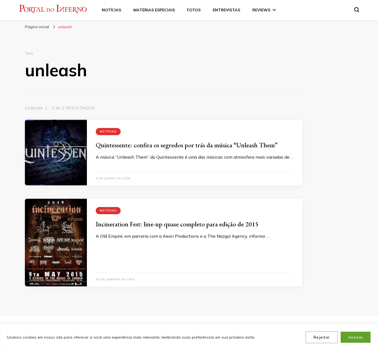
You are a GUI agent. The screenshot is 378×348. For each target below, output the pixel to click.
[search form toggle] (356, 9)
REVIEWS (261, 9)
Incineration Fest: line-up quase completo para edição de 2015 (177, 224)
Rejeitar (322, 337)
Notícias (108, 131)
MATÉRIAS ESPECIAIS (154, 9)
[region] (189, 335)
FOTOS (194, 9)
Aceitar (355, 337)
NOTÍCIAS (111, 9)
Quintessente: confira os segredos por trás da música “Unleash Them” (187, 145)
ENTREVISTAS (226, 9)
